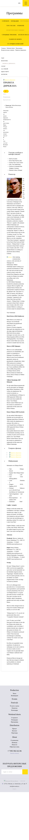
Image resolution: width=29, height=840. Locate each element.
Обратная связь (14, 747)
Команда (14, 742)
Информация (13, 461)
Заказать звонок (14, 753)
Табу (2, 58)
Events (14, 699)
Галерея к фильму (14, 448)
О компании (14, 740)
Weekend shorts (14, 714)
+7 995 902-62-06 (14, 751)
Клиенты (14, 708)
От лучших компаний (15, 43)
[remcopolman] (14, 188)
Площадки (15, 21)
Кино (14, 693)
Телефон (5, 801)
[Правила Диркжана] (14, 80)
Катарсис (4, 74)
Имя (4, 792)
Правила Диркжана (8, 63)
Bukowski (4, 60)
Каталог (14, 731)
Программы (24, 21)
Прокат (14, 728)
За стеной (4, 69)
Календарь (14, 710)
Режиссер (11, 174)
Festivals (14, 703)
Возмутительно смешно (15, 30)
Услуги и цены (14, 706)
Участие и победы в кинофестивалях (15, 153)
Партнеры (14, 733)
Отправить (8, 828)
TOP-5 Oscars (10, 25)
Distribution (14, 725)
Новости (14, 744)
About (14, 737)
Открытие (20, 25)
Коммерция (14, 695)
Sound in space (23, 34)
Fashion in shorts (15, 39)
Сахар (3, 66)
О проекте (5, 21)
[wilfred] (9, 257)
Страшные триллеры (9, 34)
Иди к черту (5, 71)
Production (14, 690)
